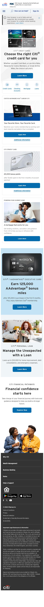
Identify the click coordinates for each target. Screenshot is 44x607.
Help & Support (8, 483)
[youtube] (10, 500)
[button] (4, 11)
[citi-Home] (5, 5)
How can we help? (21, 11)
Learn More (19, 23)
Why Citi (6, 457)
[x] (7, 500)
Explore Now (24, 410)
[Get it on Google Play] (10, 496)
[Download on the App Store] (25, 496)
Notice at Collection (8, 515)
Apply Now (29, 134)
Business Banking (9, 470)
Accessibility (6, 521)
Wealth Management (10, 463)
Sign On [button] (35, 11)
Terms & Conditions (8, 510)
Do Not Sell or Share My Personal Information (16, 518)
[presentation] (24, 7)
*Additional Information (27, 190)
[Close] (39, 17)
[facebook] (3, 500)
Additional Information (27, 140)
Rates (5, 476)
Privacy (5, 513)
